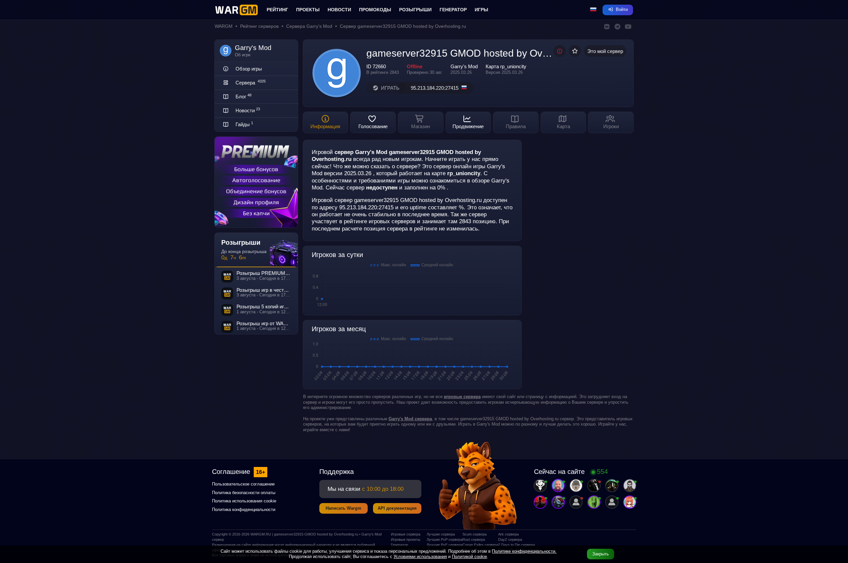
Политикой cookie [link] (469, 556)
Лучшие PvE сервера (442, 545)
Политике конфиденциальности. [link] (524, 551)
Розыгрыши (415, 9)
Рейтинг (277, 9)
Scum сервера (474, 534)
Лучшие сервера (441, 534)
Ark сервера (508, 534)
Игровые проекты (405, 539)
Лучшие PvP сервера (442, 539)
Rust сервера (473, 539)
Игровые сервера (405, 534)
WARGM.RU (260, 534)
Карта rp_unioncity (506, 66)
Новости (339, 9)
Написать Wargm (343, 508)
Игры (481, 9)
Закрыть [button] (600, 553)
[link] (410, 418)
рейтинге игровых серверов (379, 221)
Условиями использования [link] (420, 556)
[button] (593, 10)
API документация (397, 508)
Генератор (453, 9)
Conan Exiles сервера (477, 545)
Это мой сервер (605, 51)
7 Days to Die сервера (513, 545)
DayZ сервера (510, 539)
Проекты (308, 9)
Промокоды (375, 9)
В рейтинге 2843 (382, 72)
